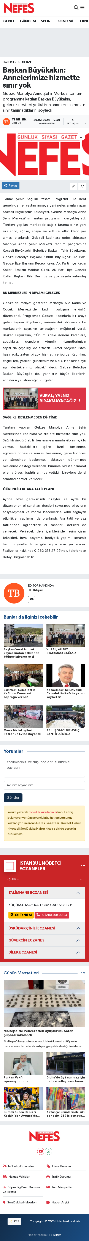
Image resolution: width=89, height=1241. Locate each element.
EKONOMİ (64, 21)
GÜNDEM (28, 21)
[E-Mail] (31, 599)
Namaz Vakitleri (19, 1176)
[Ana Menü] (82, 8)
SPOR (45, 21)
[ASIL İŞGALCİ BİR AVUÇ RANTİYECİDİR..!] (66, 716)
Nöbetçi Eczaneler (21, 1166)
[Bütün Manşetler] (83, 973)
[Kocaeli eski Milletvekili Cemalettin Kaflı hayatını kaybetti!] (66, 675)
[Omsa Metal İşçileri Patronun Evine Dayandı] (23, 716)
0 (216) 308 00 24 (54, 915)
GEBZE (27, 62)
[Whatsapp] (48, 1151)
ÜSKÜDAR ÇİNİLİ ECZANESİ (31, 928)
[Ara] (76, 8)
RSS (16, 1221)
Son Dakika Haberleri (22, 1202)
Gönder (13, 798)
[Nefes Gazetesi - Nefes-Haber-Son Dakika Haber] (19, 8)
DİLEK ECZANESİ (22, 952)
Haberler (9, 62)
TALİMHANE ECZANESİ (28, 892)
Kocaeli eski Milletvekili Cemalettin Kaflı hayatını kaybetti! (65, 694)
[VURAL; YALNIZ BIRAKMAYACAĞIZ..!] (66, 635)
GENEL (9, 21)
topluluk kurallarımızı (43, 812)
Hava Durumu (61, 1166)
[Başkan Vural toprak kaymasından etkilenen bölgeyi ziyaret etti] (23, 635)
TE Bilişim (35, 590)
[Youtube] (40, 1151)
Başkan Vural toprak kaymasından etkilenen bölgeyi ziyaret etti (21, 653)
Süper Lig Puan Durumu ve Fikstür (21, 1190)
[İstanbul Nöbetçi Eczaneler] (83, 866)
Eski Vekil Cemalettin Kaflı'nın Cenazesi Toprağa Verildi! (19, 694)
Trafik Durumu (61, 1176)
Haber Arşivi (60, 1202)
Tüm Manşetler (62, 1187)
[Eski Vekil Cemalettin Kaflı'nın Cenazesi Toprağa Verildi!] (23, 675)
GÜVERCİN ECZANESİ (27, 940)
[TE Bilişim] (14, 593)
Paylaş (13, 185)
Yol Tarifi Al (23, 915)
